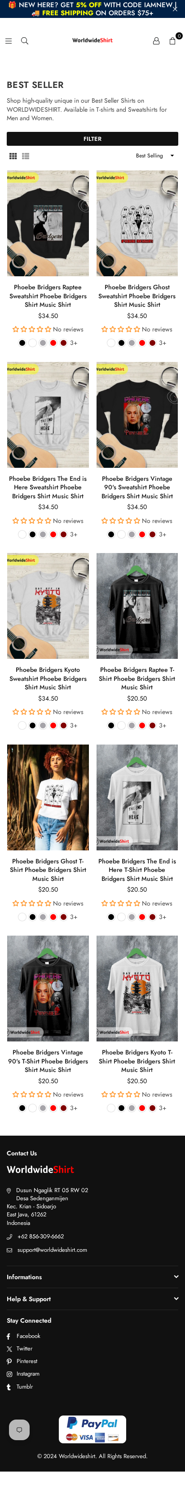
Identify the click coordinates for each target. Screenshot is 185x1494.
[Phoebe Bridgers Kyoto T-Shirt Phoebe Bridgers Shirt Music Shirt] (137, 988)
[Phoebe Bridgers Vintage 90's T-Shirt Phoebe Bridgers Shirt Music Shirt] (48, 988)
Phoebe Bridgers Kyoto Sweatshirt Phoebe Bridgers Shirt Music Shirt (48, 678)
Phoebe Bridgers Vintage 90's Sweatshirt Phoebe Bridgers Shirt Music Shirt (137, 487)
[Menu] (8, 40)
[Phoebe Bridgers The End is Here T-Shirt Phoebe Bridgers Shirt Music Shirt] (137, 797)
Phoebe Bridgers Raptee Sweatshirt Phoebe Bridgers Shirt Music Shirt (48, 296)
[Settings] (156, 40)
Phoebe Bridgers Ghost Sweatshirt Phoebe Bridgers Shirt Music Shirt (137, 296)
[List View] (25, 156)
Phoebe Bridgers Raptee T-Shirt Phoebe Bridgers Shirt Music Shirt (137, 678)
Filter (92, 139)
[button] (172, 40)
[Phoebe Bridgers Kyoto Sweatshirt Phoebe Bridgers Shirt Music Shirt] (48, 606)
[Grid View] (13, 156)
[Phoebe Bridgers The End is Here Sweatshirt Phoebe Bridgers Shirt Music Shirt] (48, 415)
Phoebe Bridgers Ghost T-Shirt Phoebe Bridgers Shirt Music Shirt (48, 870)
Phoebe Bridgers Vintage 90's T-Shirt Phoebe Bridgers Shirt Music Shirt (48, 1061)
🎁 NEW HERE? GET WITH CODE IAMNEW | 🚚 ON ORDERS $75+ (92, 9)
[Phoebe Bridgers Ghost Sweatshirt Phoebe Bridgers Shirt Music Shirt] (137, 223)
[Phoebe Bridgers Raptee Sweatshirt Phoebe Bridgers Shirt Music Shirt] (48, 223)
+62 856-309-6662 (41, 1236)
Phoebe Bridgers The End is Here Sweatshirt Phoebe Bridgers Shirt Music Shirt (48, 487)
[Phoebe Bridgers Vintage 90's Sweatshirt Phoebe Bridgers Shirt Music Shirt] (137, 415)
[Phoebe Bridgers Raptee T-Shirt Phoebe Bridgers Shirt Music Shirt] (137, 606)
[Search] (25, 40)
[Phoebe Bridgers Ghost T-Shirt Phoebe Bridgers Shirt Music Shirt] (48, 797)
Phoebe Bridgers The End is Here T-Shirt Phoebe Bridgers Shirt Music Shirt (137, 870)
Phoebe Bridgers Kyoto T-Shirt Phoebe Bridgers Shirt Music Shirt (137, 1061)
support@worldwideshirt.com (52, 1250)
